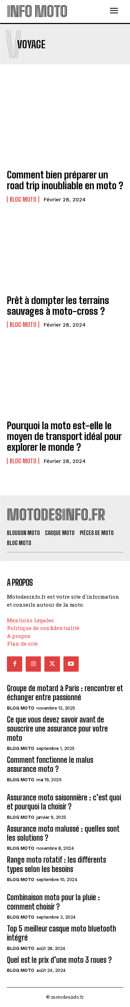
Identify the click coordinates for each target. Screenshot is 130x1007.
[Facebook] (14, 664)
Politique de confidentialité (43, 627)
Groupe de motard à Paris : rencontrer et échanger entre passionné (65, 693)
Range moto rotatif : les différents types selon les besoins (56, 864)
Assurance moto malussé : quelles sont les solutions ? (63, 833)
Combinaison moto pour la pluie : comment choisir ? (53, 902)
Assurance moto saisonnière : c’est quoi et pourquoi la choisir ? (64, 802)
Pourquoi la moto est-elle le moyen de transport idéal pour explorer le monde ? (64, 436)
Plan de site (22, 643)
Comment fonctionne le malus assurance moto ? (50, 764)
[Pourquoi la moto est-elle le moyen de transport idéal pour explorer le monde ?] (65, 378)
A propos (19, 635)
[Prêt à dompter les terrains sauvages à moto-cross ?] (65, 253)
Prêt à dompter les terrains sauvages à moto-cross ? (58, 305)
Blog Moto (23, 199)
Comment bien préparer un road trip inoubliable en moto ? (65, 180)
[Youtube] (71, 664)
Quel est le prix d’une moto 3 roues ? (59, 960)
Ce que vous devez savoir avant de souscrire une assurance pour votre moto (57, 729)
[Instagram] (33, 664)
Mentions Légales (30, 620)
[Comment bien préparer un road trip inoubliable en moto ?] (65, 127)
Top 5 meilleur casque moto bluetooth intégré (61, 933)
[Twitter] (52, 664)
